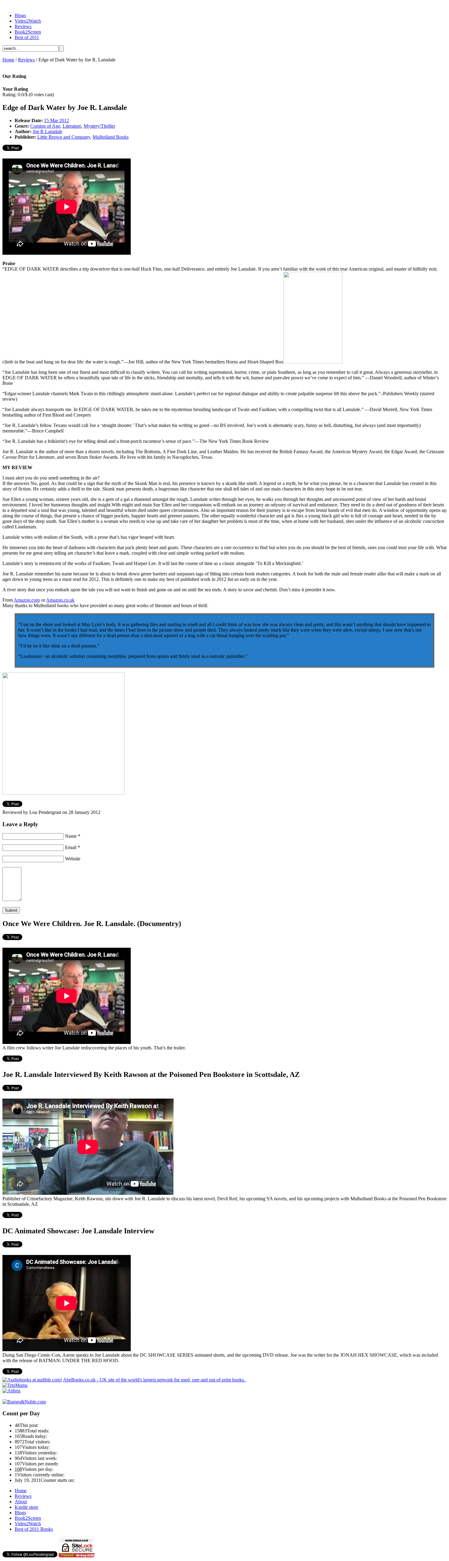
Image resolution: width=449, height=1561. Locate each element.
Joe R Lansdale (47, 131)
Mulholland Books (111, 137)
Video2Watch (28, 21)
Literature (72, 126)
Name (72, 836)
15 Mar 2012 (56, 120)
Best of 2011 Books (34, 1529)
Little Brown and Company (63, 137)
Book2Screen (28, 32)
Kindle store (26, 1507)
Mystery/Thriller (99, 126)
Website (72, 858)
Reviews (23, 26)
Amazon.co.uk (60, 600)
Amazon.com (27, 600)
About (21, 1501)
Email (72, 847)
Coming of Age (45, 126)
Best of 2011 (27, 37)
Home (8, 59)
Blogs (20, 15)
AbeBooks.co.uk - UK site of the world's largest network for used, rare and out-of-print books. (154, 1379)
